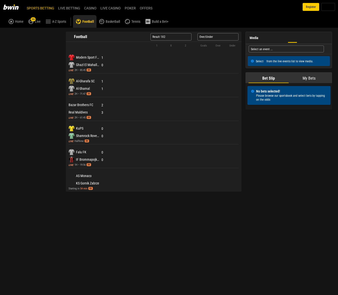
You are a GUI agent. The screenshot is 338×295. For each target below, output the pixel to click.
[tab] (14, 33)
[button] (153, 57)
